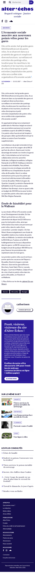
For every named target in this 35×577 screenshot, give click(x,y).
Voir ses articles (25, 310)
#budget (24, 292)
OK (31, 2)
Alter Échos (6, 520)
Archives (6, 28)
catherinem (5, 81)
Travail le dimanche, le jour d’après (18, 486)
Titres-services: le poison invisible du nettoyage (22, 405)
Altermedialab (7, 529)
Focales (5, 523)
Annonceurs (7, 541)
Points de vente (8, 538)
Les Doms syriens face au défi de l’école (23, 416)
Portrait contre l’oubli (23, 426)
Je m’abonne (11, 379)
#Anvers (5, 292)
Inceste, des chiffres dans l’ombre (17, 472)
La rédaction (7, 508)
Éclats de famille (10, 453)
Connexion (6, 554)
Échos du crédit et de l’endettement (14, 526)
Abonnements (7, 535)
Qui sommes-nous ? (9, 505)
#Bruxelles (14, 292)
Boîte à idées (7, 511)
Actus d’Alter (7, 514)
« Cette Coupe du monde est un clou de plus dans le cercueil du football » (16, 479)
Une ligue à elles (21, 437)
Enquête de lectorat (9, 557)
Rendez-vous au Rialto (12, 491)
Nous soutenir (7, 544)
